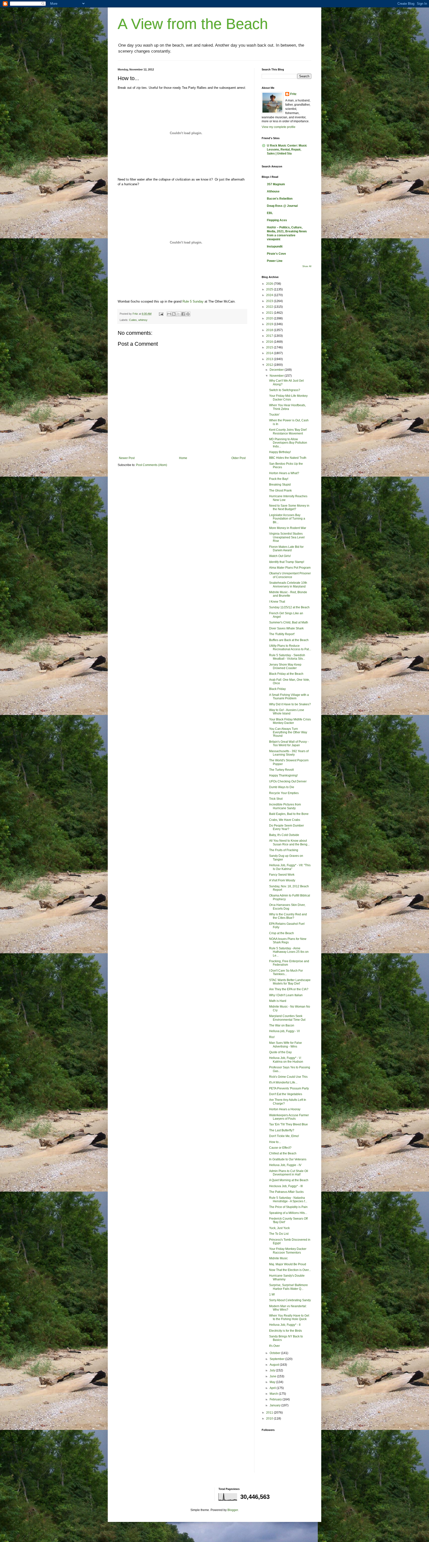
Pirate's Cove (276, 253)
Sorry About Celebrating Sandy (290, 1300)
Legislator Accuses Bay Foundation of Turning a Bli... (287, 518)
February (276, 1399)
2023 (270, 301)
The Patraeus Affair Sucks (286, 1192)
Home (183, 458)
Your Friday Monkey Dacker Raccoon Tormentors (287, 1250)
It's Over (274, 1346)
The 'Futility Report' (282, 634)
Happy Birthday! (280, 452)
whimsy (142, 319)
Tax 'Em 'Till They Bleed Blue (288, 1124)
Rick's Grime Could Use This (288, 1077)
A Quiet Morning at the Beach (288, 1180)
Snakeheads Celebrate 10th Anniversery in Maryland (288, 584)
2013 (270, 359)
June (273, 1376)
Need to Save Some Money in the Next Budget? (289, 507)
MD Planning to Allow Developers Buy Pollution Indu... (288, 442)
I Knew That (277, 601)
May (273, 1382)
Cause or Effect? (280, 1147)
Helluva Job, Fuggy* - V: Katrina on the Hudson (286, 1059)
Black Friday (277, 689)
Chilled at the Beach (282, 1153)
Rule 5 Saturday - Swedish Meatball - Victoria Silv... (287, 656)
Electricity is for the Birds (285, 1330)
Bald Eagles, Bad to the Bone (289, 814)
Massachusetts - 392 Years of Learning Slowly (289, 752)
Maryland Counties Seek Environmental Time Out (287, 1017)
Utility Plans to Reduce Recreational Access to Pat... (290, 647)
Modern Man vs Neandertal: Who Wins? (288, 1307)
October (275, 1353)
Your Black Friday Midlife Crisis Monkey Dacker (290, 721)
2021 (270, 312)
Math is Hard (277, 1001)
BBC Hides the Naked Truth (287, 458)
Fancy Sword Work (281, 874)
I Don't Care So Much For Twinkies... (286, 972)
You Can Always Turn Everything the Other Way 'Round (288, 732)
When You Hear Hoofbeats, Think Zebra (287, 406)
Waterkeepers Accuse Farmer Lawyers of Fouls (289, 1116)
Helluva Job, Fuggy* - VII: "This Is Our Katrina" (290, 867)
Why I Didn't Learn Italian (286, 995)
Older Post (238, 458)
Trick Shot (276, 799)
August (275, 1364)
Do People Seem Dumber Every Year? (286, 827)
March (274, 1393)
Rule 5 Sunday (193, 301)
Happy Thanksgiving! (283, 775)
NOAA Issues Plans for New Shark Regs (287, 940)
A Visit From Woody (282, 880)
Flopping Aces (277, 220)
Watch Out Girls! (280, 556)
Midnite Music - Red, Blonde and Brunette (288, 593)
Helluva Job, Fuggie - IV (285, 1165)
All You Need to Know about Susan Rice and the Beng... (289, 842)
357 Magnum (276, 184)
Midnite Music (278, 1258)
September (277, 1359)
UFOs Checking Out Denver (288, 781)
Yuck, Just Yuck (279, 1228)
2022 (270, 306)
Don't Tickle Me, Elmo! (284, 1136)
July (273, 1370)
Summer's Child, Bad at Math (288, 622)
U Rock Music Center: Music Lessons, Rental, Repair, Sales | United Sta (287, 149)
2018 (270, 330)
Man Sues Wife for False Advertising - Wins (285, 1044)
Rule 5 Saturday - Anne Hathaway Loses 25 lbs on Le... (289, 952)
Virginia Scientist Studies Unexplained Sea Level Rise (287, 537)
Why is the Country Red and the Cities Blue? (288, 916)
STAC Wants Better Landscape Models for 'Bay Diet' (290, 981)
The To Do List (278, 1233)
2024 (270, 295)
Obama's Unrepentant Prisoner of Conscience (290, 575)
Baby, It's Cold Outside (284, 835)
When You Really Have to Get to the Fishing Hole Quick (289, 1317)
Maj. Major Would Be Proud (287, 1264)
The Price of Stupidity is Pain (288, 1207)
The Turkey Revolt (281, 769)
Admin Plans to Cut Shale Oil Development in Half (288, 1172)
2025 (270, 289)
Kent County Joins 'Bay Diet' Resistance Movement (288, 431)
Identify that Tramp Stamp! (286, 562)
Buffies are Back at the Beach (289, 640)
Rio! (272, 1037)
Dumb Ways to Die (281, 787)
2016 (270, 341)
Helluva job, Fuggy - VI (284, 1031)
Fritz (293, 94)
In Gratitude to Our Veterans (287, 1159)
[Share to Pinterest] (187, 313)
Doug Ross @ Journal (282, 206)
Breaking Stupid (280, 484)
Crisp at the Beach (281, 933)
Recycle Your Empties (284, 793)
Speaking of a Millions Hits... (288, 1213)
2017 (270, 336)
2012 (270, 365)
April (273, 1388)
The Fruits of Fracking (283, 850)
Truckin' (274, 414)
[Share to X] (178, 313)
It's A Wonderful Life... (283, 1082)
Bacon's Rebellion (279, 198)
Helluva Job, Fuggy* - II (284, 1324)
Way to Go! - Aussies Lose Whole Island (286, 711)
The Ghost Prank (280, 490)
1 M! (272, 1294)
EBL (270, 213)
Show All (306, 266)
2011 (270, 1412)
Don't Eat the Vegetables (285, 1094)
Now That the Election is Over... (290, 1270)
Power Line (275, 261)
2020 (270, 318)
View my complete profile (278, 127)
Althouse (273, 191)
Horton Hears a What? (284, 473)
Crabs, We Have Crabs (284, 820)
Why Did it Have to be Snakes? (290, 704)
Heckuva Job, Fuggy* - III (286, 1186)
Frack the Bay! (278, 479)
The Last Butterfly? (281, 1130)
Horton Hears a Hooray (284, 1109)
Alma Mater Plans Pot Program (290, 567)
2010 (270, 1418)
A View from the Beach (193, 24)
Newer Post (127, 458)
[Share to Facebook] (183, 313)
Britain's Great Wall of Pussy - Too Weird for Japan (289, 743)
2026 (270, 283)
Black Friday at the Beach (286, 674)
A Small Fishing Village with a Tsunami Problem (289, 696)
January (275, 1405)
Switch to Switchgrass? (284, 390)
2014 (270, 353)
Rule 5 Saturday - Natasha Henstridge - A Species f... (288, 1199)
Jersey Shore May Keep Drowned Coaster (285, 666)
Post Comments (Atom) (151, 465)
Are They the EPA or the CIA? (288, 989)
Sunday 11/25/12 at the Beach (289, 607)
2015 (270, 347)
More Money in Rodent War (287, 528)
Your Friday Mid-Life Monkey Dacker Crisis (288, 397)
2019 (270, 324)
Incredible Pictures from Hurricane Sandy (285, 806)
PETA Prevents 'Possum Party (289, 1088)
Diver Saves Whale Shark (286, 628)
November (277, 375)
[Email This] (169, 313)
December (277, 369)
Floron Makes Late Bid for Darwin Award (286, 548)
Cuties (133, 319)
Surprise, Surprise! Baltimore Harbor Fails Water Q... (288, 1286)
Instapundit (275, 246)
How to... (275, 1142)
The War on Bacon (281, 1025)
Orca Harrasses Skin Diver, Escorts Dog (287, 906)
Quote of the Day (280, 1052)
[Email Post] (161, 313)
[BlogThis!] (173, 313)
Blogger (232, 1510)
